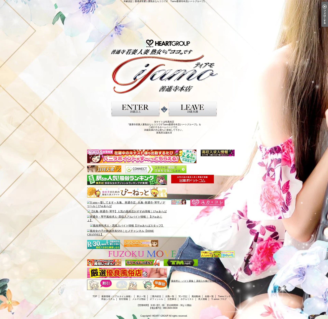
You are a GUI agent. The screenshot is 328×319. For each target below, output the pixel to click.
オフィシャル (156, 299)
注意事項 (171, 299)
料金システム (108, 299)
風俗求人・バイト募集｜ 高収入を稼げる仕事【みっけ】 (199, 281)
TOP (95, 296)
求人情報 (202, 299)
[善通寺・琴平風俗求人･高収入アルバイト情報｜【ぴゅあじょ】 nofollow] (127, 218)
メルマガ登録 (139, 299)
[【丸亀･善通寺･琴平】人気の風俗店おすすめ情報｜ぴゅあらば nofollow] (127, 211)
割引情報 (123, 299)
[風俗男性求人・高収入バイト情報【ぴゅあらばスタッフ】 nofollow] (127, 226)
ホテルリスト (187, 299)
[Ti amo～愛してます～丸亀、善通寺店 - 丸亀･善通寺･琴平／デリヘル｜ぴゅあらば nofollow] (127, 204)
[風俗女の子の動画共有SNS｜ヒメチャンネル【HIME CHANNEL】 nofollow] (127, 232)
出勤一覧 (169, 296)
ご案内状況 (155, 296)
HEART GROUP (160, 316)
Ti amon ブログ (219, 299)
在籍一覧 (209, 296)
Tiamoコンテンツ (226, 296)
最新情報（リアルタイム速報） (117, 296)
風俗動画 (196, 296)
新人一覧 (141, 296)
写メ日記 (183, 296)
